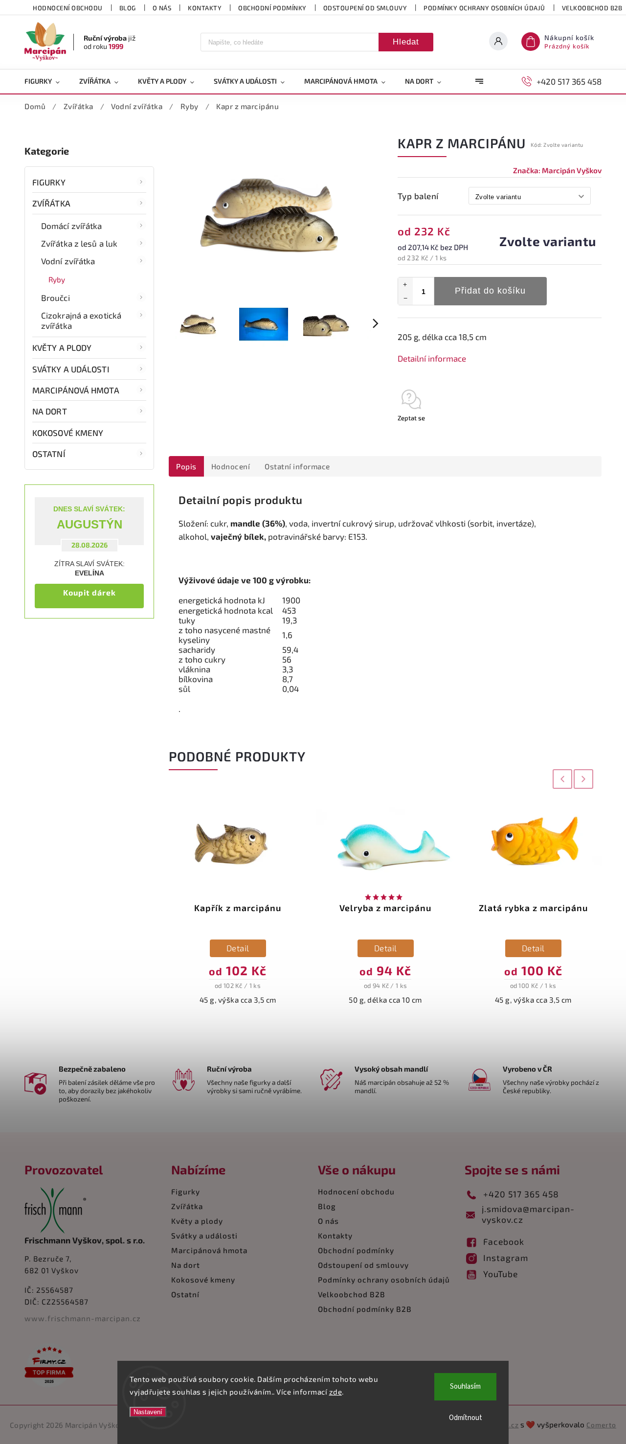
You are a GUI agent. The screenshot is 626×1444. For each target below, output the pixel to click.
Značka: (557, 170)
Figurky (49, 182)
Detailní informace (432, 358)
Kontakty (205, 8)
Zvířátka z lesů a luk (79, 243)
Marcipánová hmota (75, 390)
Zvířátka (51, 203)
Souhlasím (465, 1386)
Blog (127, 8)
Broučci (55, 297)
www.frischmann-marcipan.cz (82, 1318)
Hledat (406, 41)
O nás (162, 8)
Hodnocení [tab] (230, 466)
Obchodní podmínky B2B (365, 1309)
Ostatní (49, 453)
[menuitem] (46, 81)
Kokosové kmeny (67, 432)
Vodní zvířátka (68, 261)
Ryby (56, 279)
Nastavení (148, 1412)
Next (584, 778)
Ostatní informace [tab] (297, 466)
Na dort (49, 411)
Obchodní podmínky (272, 8)
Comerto (601, 1425)
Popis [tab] (186, 466)
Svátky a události (71, 369)
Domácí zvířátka (71, 225)
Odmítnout (465, 1418)
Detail (237, 948)
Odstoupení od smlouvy (365, 8)
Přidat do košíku (490, 291)
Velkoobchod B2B (351, 1294)
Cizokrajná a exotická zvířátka (81, 320)
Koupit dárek (89, 592)
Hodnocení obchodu (68, 8)
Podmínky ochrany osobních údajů (484, 8)
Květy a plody (61, 347)
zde (335, 1391)
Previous (560, 778)
